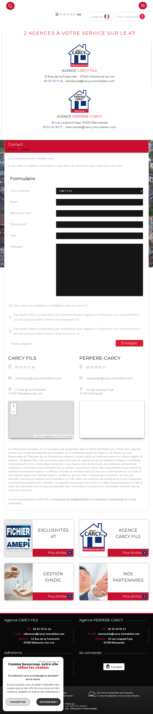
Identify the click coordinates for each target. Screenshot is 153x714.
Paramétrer (18, 702)
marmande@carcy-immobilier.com (90, 127)
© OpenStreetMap (64, 436)
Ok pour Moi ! (48, 702)
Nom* (14, 202)
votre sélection (127, 16)
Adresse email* (21, 213)
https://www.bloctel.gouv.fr (118, 482)
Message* (17, 246)
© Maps (48, 436)
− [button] (13, 411)
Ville (13, 235)
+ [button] (13, 406)
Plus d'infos (59, 552)
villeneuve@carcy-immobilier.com (90, 81)
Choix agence (19, 190)
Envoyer (129, 343)
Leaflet (37, 436)
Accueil (12, 149)
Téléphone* (18, 224)
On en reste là (47, 661)
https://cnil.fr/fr (86, 471)
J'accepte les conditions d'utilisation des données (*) (50, 305)
